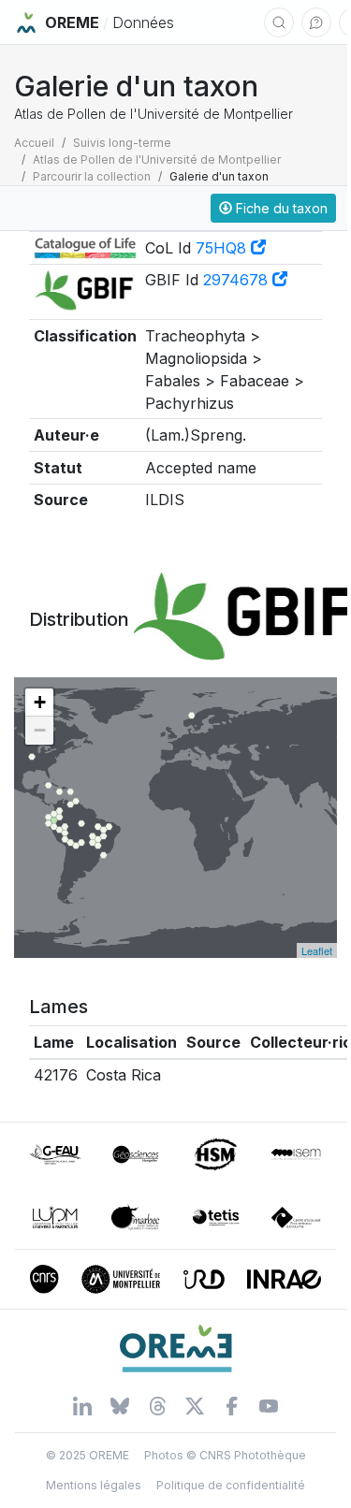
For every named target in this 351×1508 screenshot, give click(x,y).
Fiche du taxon (280, 208)
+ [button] (40, 702)
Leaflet (316, 950)
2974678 (237, 279)
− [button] (40, 730)
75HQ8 (223, 248)
